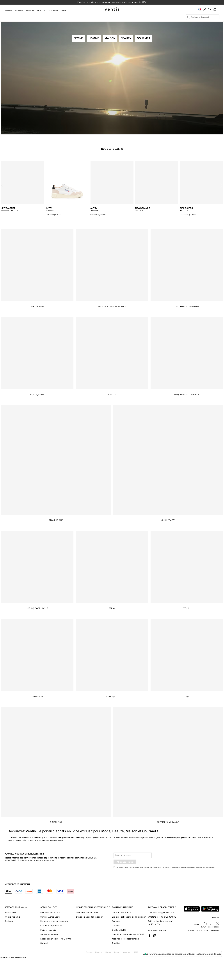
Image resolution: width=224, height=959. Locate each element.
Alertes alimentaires (50, 934)
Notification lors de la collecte (13, 957)
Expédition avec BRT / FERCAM (55, 939)
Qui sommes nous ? (121, 912)
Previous (3, 185)
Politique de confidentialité (153, 867)
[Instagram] (154, 935)
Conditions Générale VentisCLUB (128, 934)
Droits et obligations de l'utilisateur (129, 917)
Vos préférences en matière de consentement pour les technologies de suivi (182, 954)
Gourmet (53, 10)
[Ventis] (112, 9)
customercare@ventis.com (161, 912)
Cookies (116, 943)
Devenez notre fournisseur (89, 917)
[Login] (204, 9)
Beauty (41, 10)
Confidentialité (119, 930)
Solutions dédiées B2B (87, 912)
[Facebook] (149, 935)
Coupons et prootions (51, 925)
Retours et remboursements (54, 921)
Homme (19, 10)
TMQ (63, 10)
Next (221, 185)
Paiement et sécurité (50, 912)
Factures (116, 921)
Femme (8, 10)
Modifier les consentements (125, 939)
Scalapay (9, 921)
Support (44, 943)
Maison (30, 10)
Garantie (116, 925)
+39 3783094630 (167, 917)
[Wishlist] (209, 9)
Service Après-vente (50, 917)
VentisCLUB (10, 912)
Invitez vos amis (12, 917)
